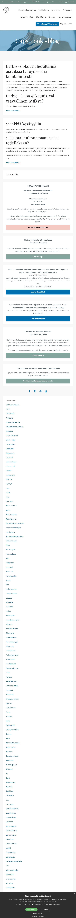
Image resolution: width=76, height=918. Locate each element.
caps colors (10, 444)
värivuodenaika (12, 870)
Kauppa (51, 17)
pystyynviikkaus (12, 668)
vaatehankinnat (12, 809)
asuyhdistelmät (12, 435)
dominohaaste (11, 462)
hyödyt (9, 484)
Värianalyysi (55, 10)
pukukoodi (10, 659)
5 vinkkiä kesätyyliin (23, 123)
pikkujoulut (11, 651)
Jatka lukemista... (13, 111)
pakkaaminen (11, 637)
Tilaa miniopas (38, 257)
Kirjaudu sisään (66, 24)
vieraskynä (10, 839)
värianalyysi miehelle (14, 861)
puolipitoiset (11, 664)
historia (9, 479)
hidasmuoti (10, 475)
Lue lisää (54, 901)
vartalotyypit (11, 826)
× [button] (74, 894)
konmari (9, 567)
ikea (7, 497)
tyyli (8, 778)
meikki (8, 611)
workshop (10, 874)
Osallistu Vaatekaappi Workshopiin (38, 381)
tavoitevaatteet (12, 756)
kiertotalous (11, 554)
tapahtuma (10, 747)
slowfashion (10, 708)
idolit (8, 493)
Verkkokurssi (44, 10)
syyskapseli (10, 725)
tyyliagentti (10, 782)
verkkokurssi (11, 835)
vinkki (8, 848)
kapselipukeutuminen (15, 523)
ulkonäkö (10, 795)
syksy (8, 721)
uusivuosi (9, 804)
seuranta (9, 690)
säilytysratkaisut (12, 730)
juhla (8, 510)
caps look (10, 449)
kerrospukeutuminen (14, 536)
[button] (38, 913)
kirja (7, 558)
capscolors (10, 453)
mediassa (9, 607)
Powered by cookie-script (38, 916)
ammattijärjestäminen (14, 427)
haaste (8, 471)
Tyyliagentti (67, 10)
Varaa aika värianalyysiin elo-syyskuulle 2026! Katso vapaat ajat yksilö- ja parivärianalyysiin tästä (38, 2)
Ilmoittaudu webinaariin (38, 227)
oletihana (10, 633)
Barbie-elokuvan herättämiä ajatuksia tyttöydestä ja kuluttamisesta (31, 71)
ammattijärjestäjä (13, 422)
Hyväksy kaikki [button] (31, 909)
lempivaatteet (12, 594)
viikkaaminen (11, 844)
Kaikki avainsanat (12, 405)
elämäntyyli (10, 466)
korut (8, 580)
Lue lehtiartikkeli (38, 292)
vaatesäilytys (11, 817)
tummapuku (11, 765)
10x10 (8, 409)
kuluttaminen (11, 589)
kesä (8, 545)
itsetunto (9, 501)
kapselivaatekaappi (13, 528)
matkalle (9, 602)
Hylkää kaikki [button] (45, 909)
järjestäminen (11, 519)
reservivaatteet (12, 686)
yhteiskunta (11, 879)
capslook (9, 457)
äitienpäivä (10, 888)
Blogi (31, 17)
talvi (8, 738)
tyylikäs (9, 787)
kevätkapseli (11, 550)
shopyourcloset (12, 699)
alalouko (9, 418)
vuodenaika (10, 853)
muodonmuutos (12, 620)
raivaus (9, 677)
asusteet (9, 431)
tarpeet (9, 752)
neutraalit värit (12, 629)
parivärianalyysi (12, 642)
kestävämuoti (11, 541)
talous (8, 734)
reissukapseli (11, 681)
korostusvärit (11, 576)
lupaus (9, 598)
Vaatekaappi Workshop (47, 24)
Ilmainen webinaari (64, 17)
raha (8, 673)
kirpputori (10, 563)
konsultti (9, 572)
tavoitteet (10, 760)
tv (7, 774)
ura (7, 800)
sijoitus (8, 703)
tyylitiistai (9, 791)
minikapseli (10, 615)
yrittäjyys (9, 883)
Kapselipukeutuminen (27, 10)
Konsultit (23, 17)
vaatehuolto (11, 813)
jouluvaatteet (11, 506)
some (8, 712)
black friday (11, 440)
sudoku (9, 716)
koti (7, 585)
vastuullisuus (11, 831)
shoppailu (10, 694)
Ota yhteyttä (41, 17)
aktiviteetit (10, 414)
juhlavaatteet (11, 515)
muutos (9, 624)
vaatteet (9, 822)
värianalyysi (10, 857)
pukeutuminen (12, 655)
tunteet (9, 769)
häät (8, 488)
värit (8, 866)
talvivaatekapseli (12, 743)
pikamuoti (10, 646)
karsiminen (10, 532)
